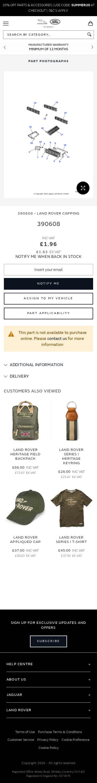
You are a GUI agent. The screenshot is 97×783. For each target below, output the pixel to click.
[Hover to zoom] (48, 134)
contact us (57, 338)
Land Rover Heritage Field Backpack (25, 454)
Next (92, 47)
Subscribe (48, 641)
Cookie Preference (75, 740)
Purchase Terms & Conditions (60, 732)
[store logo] (48, 23)
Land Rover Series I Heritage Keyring (71, 456)
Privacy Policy (47, 740)
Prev (4, 47)
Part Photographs (48, 61)
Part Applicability (48, 313)
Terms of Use (25, 732)
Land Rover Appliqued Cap (25, 539)
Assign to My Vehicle (48, 298)
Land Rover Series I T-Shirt (71, 539)
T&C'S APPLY (58, 11)
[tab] (48, 365)
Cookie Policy (49, 748)
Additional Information (36, 365)
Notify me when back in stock (49, 256)
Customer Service (21, 740)
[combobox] (48, 34)
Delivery (19, 376)
